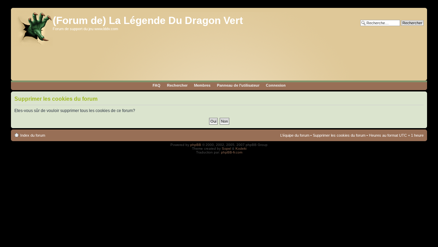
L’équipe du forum (294, 135)
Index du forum (32, 135)
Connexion (276, 85)
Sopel (226, 148)
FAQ (156, 85)
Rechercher (177, 85)
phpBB (195, 145)
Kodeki (240, 148)
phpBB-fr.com (231, 152)
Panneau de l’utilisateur (238, 85)
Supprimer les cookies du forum (339, 135)
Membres (202, 85)
